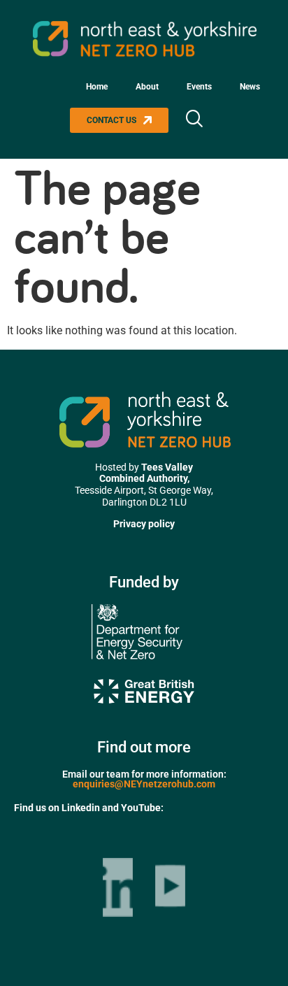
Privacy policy (144, 523)
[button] (194, 120)
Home (97, 87)
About (147, 87)
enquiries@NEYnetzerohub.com (144, 783)
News (250, 87)
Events (199, 87)
